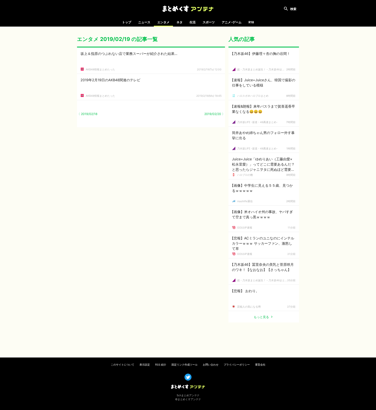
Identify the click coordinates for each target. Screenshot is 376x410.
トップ (126, 22)
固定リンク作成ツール (184, 364)
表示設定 (144, 364)
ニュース (144, 22)
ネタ (179, 22)
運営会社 (260, 364)
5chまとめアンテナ (188, 395)
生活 (193, 22)
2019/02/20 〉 (214, 114)
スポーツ (209, 22)
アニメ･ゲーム (232, 22)
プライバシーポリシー (237, 364)
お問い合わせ (210, 364)
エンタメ (163, 22)
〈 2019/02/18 (87, 114)
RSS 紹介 (160, 364)
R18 (251, 22)
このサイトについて (122, 364)
